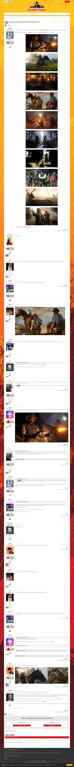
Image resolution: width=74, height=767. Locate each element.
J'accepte (69, 765)
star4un (10, 339)
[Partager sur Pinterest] (13, 735)
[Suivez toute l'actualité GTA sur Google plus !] (7, 1)
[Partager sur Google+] (8, 735)
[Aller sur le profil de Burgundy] (10, 697)
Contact (18, 749)
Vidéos (27, 13)
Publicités (9, 749)
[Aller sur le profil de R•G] (10, 388)
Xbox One (14, 755)
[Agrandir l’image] (41, 427)
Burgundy (59, 286)
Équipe (68, 17)
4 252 (10, 397)
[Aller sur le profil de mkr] (10, 266)
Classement (58, 17)
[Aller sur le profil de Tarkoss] (10, 288)
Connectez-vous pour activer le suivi (57, 21)
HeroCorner (18, 755)
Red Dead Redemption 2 (22, 23)
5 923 (10, 680)
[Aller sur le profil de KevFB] (10, 414)
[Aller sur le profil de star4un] (10, 346)
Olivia (10, 234)
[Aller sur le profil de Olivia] (10, 241)
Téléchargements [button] (32, 13)
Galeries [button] (19, 13)
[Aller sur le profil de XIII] (10, 367)
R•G (10, 380)
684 (10, 272)
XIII (10, 360)
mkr (10, 259)
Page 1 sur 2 (15, 25)
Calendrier (54, 17)
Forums (38, 13)
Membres (50, 17)
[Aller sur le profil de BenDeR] (6, 22)
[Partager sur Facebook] (7, 735)
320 (10, 352)
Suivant (9, 25)
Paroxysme (9, 523)
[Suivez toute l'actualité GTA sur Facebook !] (4, 1)
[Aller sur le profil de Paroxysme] (10, 530)
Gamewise (5, 758)
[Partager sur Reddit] (10, 735)
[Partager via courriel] (11, 735)
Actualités (10, 13)
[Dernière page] (12, 25)
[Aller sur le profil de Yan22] (10, 550)
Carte (61, 17)
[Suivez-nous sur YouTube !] (9, 1)
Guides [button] (23, 13)
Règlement (64, 17)
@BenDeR (18, 385)
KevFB (62, 286)
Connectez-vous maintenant (52, 725)
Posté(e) (18, 28)
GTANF (6, 13)
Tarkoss (10, 280)
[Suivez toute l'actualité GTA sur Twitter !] (6, 1)
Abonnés (65, 21)
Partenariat (14, 749)
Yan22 (10, 543)
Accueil (5, 749)
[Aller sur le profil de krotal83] (10, 311)
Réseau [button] (15, 13)
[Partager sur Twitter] (5, 735)
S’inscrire (67, 1)
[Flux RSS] (11, 1)
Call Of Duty (6, 755)
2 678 (10, 298)
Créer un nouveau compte (21, 725)
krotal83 (10, 304)
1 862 (10, 250)
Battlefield (10, 755)
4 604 (10, 423)
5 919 (10, 44)
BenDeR (11, 23)
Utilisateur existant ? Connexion (59, 1)
